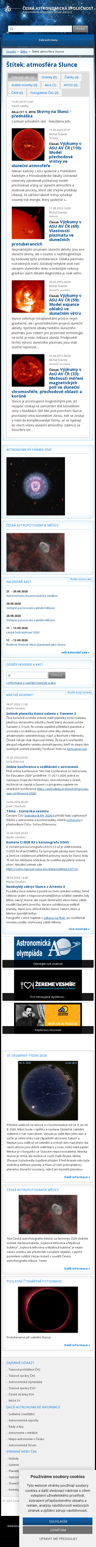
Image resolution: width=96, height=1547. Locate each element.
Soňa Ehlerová (15, 762)
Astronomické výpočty (23, 1420)
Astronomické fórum (22, 1445)
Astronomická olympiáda (25, 1382)
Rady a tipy (16, 1426)
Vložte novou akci (81, 579)
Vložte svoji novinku (79, 692)
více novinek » (79, 929)
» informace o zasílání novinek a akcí (31, 683)
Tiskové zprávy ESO (22, 1388)
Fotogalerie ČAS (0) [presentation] (44, 93)
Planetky (15, 1471)
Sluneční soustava (59, 290)
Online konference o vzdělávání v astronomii (42, 767)
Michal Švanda (58, 134)
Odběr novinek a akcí (24, 664)
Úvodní (11, 51)
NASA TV (14, 1401)
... (66, 200)
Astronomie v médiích (23, 1433)
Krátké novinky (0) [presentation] (24, 85)
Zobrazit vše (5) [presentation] (22, 77)
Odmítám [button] (58, 1530)
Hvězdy (53, 138)
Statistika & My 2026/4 (39, 815)
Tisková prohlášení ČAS (24, 1369)
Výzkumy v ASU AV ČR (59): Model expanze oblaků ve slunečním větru (65, 304)
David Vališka (20, 106)
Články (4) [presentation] (72, 77)
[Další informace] (48, 1091)
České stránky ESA (21, 1394)
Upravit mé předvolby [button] (58, 1539)
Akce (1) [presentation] (50, 85)
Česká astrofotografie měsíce (32, 525)
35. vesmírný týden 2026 (27, 1055)
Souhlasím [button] (58, 1521)
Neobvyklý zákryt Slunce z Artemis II (35, 886)
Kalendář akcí (18, 582)
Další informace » (77, 1177)
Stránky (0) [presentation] (49, 77)
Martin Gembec (16, 708)
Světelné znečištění (22, 1414)
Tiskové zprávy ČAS (22, 1376)
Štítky (23, 51)
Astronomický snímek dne (28, 449)
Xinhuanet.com (77, 749)
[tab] (23, 77)
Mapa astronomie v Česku (26, 1439)
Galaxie (14, 1465)
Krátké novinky (19, 695)
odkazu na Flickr (54, 918)
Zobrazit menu (48, 40)
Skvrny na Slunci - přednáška (41, 114)
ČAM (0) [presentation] (17, 93)
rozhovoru (73, 820)
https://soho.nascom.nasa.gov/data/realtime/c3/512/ (42, 869)
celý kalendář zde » (75, 652)
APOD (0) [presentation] (70, 85)
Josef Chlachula (15, 806)
